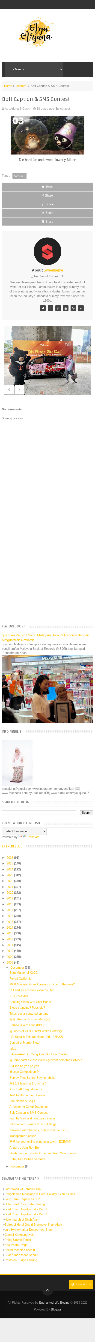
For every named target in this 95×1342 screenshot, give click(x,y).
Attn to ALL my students (25, 1089)
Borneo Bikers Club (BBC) (26, 1025)
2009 (10, 957)
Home (8, 86)
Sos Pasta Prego (16, 1245)
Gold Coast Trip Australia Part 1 (26, 1209)
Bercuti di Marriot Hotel (24, 1042)
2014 (10, 927)
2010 (10, 951)
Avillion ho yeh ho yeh (24, 1066)
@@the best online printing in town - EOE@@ (40, 1141)
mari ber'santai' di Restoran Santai (32, 1118)
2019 (10, 898)
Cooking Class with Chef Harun (30, 1002)
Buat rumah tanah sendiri (21, 1255)
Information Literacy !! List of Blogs (32, 1124)
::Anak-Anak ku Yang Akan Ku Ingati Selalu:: (39, 1054)
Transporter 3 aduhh (22, 1136)
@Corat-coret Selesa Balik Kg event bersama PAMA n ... (47, 1060)
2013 (10, 933)
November (17, 1166)
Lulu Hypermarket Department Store (29, 1229)
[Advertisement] (47, 569)
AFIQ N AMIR (18, 996)
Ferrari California (20, 978)
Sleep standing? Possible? (27, 1007)
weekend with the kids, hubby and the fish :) (38, 1130)
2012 (10, 939)
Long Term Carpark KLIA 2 (22, 1199)
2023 (10, 875)
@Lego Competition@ (24, 1071)
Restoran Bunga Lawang (21, 1260)
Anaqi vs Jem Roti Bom (25, 1147)
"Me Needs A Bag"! (22, 1101)
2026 (10, 857)
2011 (10, 945)
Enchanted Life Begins (54, 1302)
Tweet (49, 187)
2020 (10, 892)
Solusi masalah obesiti (20, 1250)
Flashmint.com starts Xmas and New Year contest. (43, 1153)
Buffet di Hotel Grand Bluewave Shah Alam (33, 1224)
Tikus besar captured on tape (28, 1013)
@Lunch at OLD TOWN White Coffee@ (35, 1031)
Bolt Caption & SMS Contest (28, 1112)
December (17, 967)
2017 (10, 910)
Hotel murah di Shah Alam (22, 1219)
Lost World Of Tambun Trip (23, 1189)
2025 (10, 863)
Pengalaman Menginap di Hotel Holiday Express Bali (40, 1194)
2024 (10, 869)
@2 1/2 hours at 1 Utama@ (27, 1083)
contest (21, 86)
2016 (10, 916)
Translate (33, 837)
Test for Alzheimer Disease (27, 1095)
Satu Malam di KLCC (23, 972)
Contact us (83, 1284)
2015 (10, 922)
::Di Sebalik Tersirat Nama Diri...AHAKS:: (37, 1037)
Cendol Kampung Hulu (19, 1234)
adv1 (12, 1048)
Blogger (56, 1309)
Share (49, 195)
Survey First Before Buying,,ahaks (32, 1077)
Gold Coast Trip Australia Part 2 (26, 1214)
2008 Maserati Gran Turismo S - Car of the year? (42, 984)
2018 (10, 904)
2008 (10, 962)
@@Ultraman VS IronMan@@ (29, 1019)
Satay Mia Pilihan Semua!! (27, 1159)
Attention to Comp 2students (28, 1106)
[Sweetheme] (43, 308)
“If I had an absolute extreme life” (31, 990)
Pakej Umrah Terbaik (19, 1240)
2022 (10, 881)
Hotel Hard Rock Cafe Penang (25, 1204)
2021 (10, 887)
